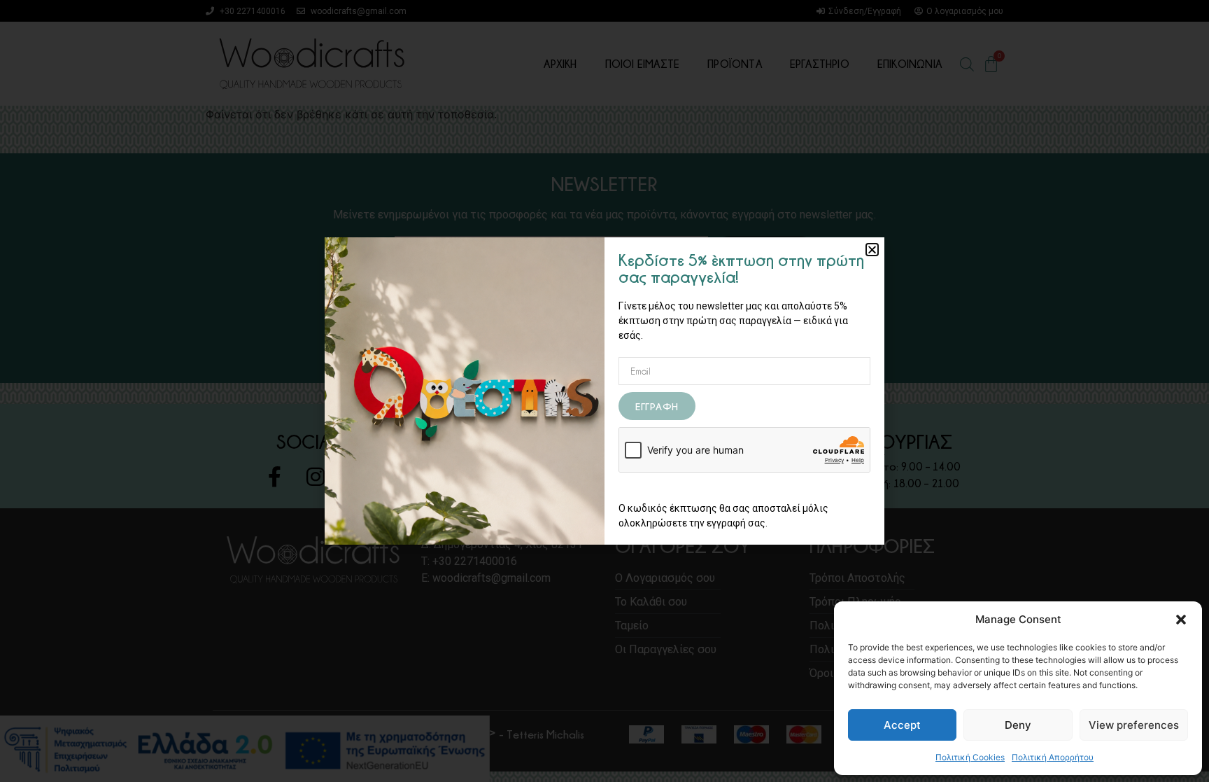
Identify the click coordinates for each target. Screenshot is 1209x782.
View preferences (1134, 725)
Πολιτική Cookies (970, 757)
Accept (902, 725)
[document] (604, 391)
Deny (1018, 725)
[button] (1181, 620)
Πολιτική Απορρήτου (1053, 757)
